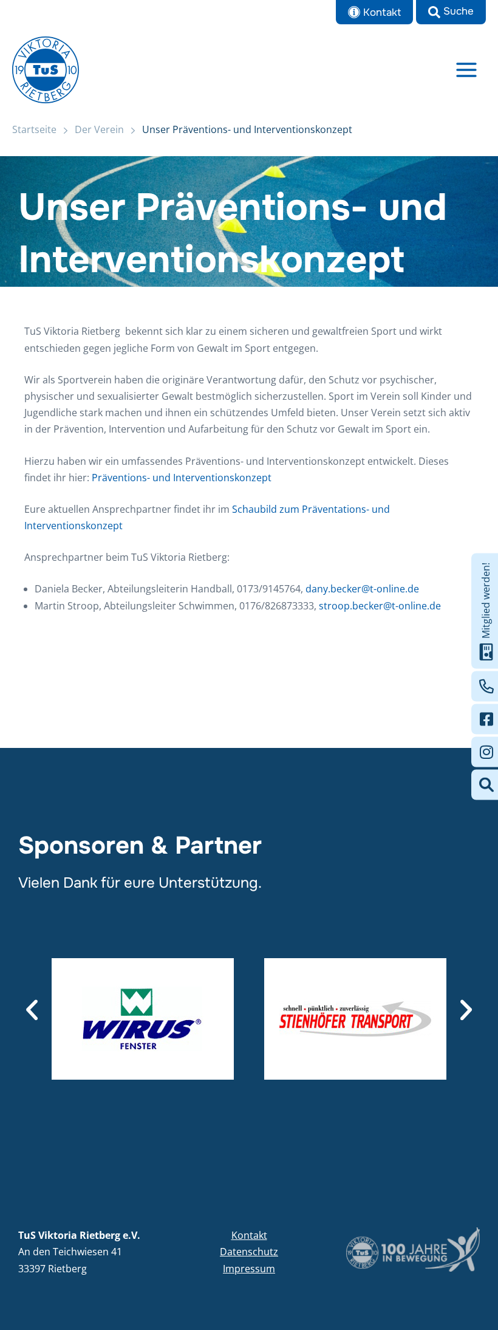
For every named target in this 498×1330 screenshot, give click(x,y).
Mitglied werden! (486, 600)
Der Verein (99, 129)
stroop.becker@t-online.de (380, 605)
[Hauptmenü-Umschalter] (467, 69)
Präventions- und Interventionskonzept (181, 477)
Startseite (34, 129)
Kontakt (249, 1235)
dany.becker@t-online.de (362, 588)
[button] (451, 12)
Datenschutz (249, 1251)
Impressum (249, 1268)
